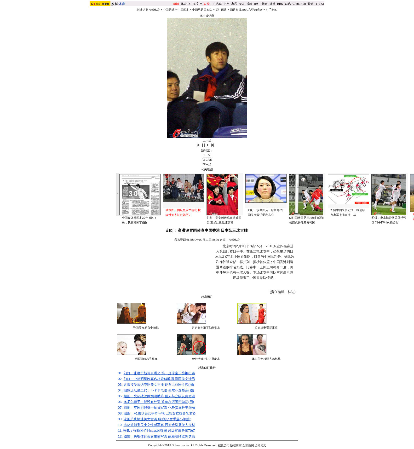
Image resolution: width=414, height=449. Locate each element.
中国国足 (183, 10)
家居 (234, 4)
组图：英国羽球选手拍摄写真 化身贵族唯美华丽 (159, 407)
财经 (207, 4)
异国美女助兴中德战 (146, 327)
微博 (272, 4)
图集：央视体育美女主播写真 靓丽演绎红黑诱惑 (159, 436)
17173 (320, 4)
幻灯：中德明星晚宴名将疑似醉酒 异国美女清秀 (159, 379)
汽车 (219, 4)
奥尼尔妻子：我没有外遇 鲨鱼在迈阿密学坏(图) (159, 402)
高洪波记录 (207, 15)
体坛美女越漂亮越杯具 (266, 359)
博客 (265, 4)
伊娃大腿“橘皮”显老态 (206, 359)
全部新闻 (248, 445)
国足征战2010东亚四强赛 (246, 10)
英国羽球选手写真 (145, 359)
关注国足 (221, 10)
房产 (226, 4)
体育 (184, 4)
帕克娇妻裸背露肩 (266, 327)
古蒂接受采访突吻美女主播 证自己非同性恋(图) (159, 384)
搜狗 (311, 4)
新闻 (176, 4)
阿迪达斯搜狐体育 (148, 10)
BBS (280, 4)
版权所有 (236, 445)
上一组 (207, 140)
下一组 (207, 164)
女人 (242, 4)
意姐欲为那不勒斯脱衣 (206, 327)
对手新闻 (271, 10)
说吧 (288, 4)
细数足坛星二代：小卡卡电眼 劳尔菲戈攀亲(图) (159, 390)
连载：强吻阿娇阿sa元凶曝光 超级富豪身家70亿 (159, 430)
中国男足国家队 (202, 10)
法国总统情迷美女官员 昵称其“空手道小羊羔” (157, 419)
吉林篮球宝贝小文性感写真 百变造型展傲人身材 (159, 425)
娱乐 (195, 4)
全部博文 (260, 445)
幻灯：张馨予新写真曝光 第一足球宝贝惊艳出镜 (159, 373)
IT (213, 4)
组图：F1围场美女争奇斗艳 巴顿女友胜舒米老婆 (160, 413)
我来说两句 (181, 240)
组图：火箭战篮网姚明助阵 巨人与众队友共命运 (159, 396)
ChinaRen (299, 4)
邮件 (257, 4)
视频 (249, 4)
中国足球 (168, 10)
